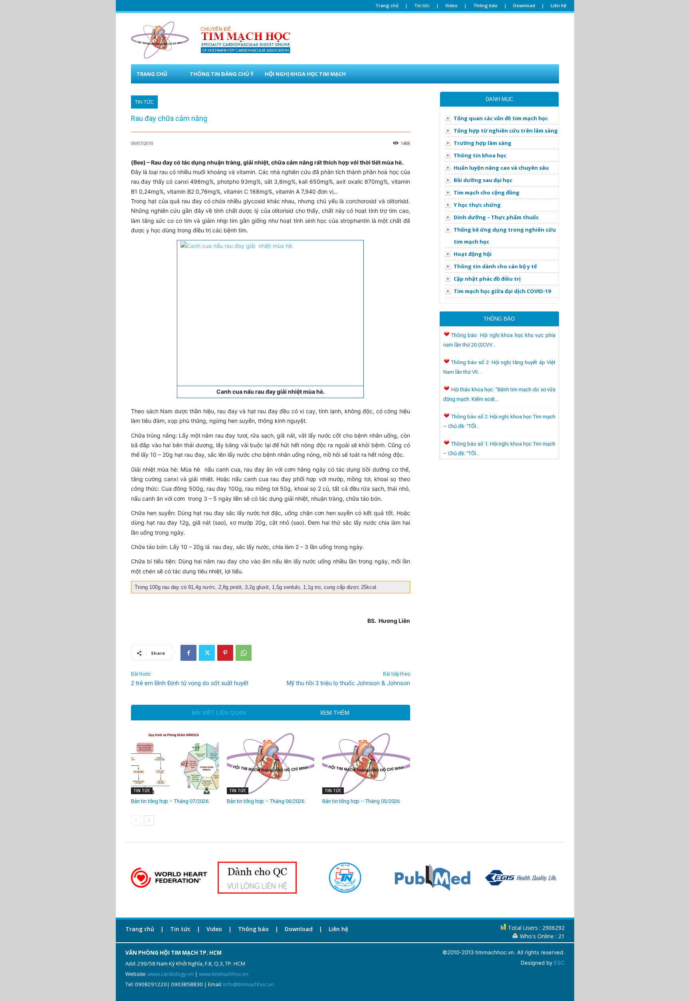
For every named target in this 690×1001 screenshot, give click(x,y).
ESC (559, 962)
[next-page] (149, 820)
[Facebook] (188, 653)
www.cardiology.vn (171, 973)
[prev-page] (136, 820)
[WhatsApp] (244, 653)
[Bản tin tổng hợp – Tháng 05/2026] (366, 763)
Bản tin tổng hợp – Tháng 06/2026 (265, 801)
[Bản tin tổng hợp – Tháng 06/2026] (271, 763)
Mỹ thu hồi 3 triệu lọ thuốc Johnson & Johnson (348, 683)
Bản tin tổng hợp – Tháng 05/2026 (361, 801)
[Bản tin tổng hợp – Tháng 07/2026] (175, 763)
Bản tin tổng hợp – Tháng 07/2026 (169, 801)
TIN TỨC (144, 101)
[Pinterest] (225, 653)
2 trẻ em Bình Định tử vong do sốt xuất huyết (189, 683)
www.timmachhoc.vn (223, 973)
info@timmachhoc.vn (248, 984)
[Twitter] (207, 653)
